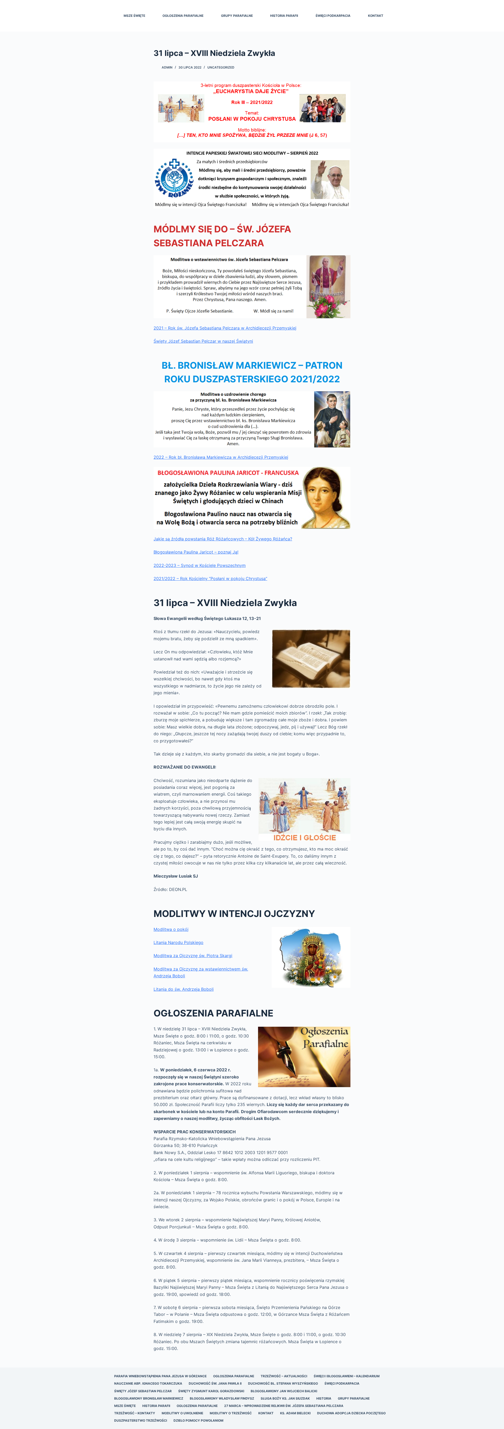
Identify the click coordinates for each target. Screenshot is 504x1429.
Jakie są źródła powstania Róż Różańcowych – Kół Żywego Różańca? (223, 538)
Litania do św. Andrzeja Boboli (184, 989)
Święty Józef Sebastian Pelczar (143, 1391)
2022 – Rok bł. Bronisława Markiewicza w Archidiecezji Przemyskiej (221, 457)
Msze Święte (134, 16)
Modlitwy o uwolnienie (182, 1413)
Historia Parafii (284, 16)
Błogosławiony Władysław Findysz (222, 1398)
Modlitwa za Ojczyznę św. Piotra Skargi (193, 955)
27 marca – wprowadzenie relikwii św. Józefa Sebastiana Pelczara (283, 1406)
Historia (323, 1398)
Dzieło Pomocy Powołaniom (198, 1420)
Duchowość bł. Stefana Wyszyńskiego (283, 1383)
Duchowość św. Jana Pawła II (215, 1383)
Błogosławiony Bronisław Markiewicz (148, 1398)
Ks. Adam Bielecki (295, 1413)
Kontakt (375, 16)
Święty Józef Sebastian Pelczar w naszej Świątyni (203, 341)
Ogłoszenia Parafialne (182, 16)
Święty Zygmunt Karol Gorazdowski (211, 1391)
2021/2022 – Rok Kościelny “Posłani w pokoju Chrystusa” (210, 578)
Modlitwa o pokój (171, 929)
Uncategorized (220, 67)
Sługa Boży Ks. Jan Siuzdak (285, 1398)
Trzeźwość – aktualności (284, 1376)
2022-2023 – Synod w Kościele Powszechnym (200, 565)
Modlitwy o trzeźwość (231, 1413)
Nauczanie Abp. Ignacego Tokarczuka (148, 1383)
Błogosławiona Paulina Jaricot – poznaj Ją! (196, 552)
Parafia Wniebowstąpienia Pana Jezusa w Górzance (160, 1376)
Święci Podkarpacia (333, 16)
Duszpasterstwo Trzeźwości (140, 1420)
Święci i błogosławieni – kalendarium (347, 1376)
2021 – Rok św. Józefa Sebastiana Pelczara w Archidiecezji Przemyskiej (225, 328)
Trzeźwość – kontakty (134, 1413)
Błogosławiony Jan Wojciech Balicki (284, 1391)
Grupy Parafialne (237, 16)
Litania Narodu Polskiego (178, 942)
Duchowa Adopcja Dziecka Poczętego (351, 1413)
